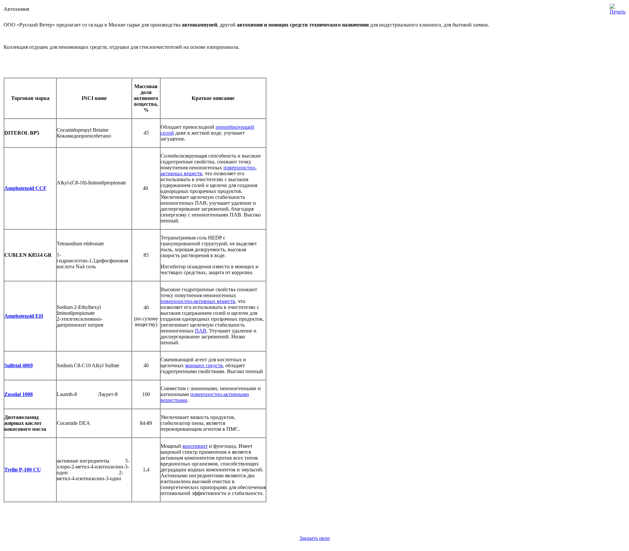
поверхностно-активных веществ (198, 301)
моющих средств (204, 365)
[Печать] (617, 7)
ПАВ (200, 330)
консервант (195, 446)
